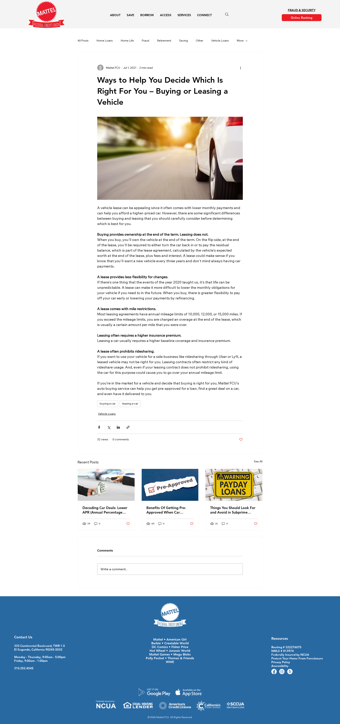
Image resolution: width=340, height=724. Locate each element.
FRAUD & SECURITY (301, 10)
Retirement (164, 40)
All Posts (83, 40)
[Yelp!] (290, 671)
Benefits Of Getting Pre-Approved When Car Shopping (166, 510)
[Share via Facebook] (99, 427)
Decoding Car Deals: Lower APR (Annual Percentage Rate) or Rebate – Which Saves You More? (104, 510)
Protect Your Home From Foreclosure (297, 658)
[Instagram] (282, 671)
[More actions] (240, 67)
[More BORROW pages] (156, 15)
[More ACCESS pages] (174, 15)
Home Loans (104, 40)
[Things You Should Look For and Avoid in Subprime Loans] (233, 485)
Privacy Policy (280, 662)
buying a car (107, 403)
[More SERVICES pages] (193, 15)
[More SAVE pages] (136, 15)
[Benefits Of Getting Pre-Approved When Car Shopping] (170, 485)
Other (199, 40)
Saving (183, 40)
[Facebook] (274, 671)
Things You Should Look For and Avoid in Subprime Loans (232, 510)
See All (258, 461)
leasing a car (130, 403)
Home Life (127, 40)
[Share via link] (128, 427)
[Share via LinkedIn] (118, 427)
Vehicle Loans (220, 40)
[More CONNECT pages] (214, 15)
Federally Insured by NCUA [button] (290, 654)
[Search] (227, 14)
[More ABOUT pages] (123, 15)
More (240, 40)
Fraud (145, 40)
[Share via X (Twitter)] (109, 427)
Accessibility (279, 666)
